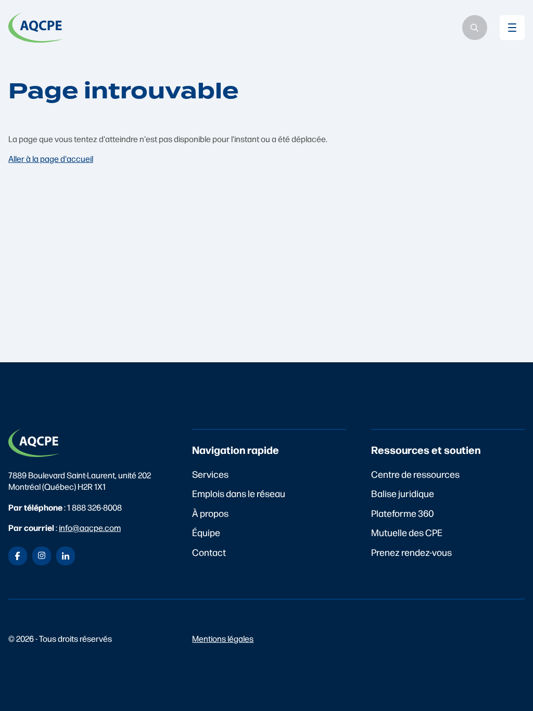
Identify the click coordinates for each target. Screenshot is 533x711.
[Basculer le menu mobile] (512, 27)
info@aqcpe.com (90, 527)
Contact (209, 552)
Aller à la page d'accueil (50, 158)
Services (210, 474)
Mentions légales (222, 638)
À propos (210, 513)
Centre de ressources (415, 474)
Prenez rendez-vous (411, 552)
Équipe (206, 532)
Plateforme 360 (402, 513)
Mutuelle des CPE (406, 532)
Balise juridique (402, 493)
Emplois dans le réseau (238, 493)
